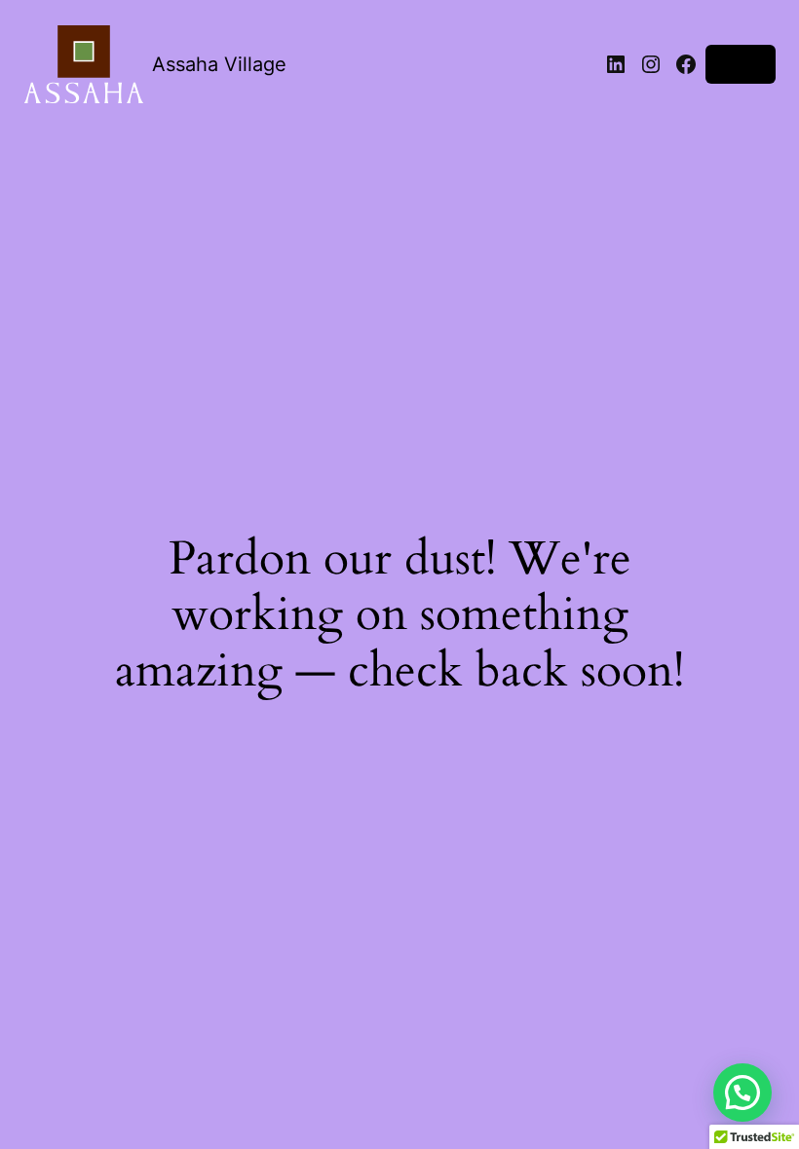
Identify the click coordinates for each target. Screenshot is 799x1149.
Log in (740, 64)
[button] (742, 1092)
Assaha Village (219, 64)
